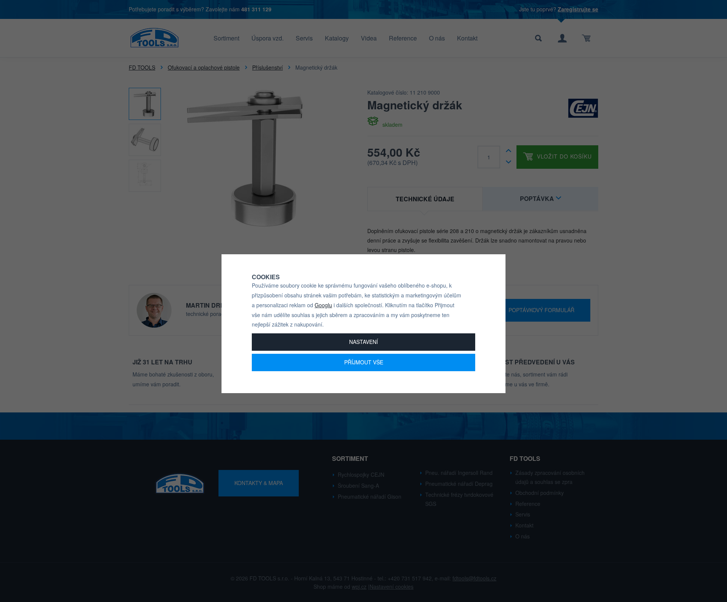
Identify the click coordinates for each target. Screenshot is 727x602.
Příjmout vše (363, 362)
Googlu (323, 305)
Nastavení (363, 341)
